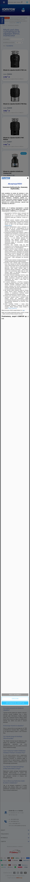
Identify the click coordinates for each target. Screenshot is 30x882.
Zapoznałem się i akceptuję (15, 703)
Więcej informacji (15, 694)
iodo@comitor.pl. (8, 225)
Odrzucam (15, 698)
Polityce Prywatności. (12, 308)
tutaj (24, 310)
